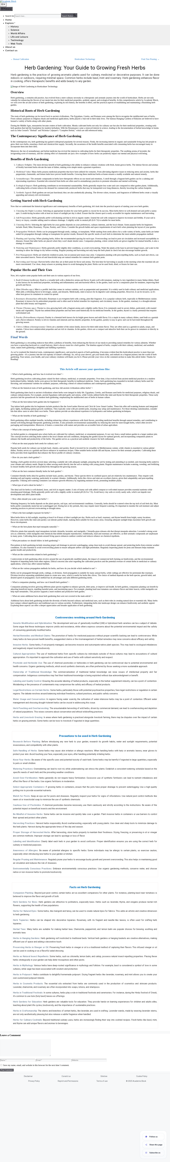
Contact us (11, 50)
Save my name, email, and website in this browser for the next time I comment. (36, 1065)
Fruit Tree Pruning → (150, 59)
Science (15, 30)
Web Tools (16, 43)
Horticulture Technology (85, 59)
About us (10, 47)
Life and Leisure (19, 36)
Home (8, 19)
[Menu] (3, 5)
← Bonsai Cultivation (20, 59)
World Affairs (18, 33)
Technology (17, 40)
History (15, 26)
